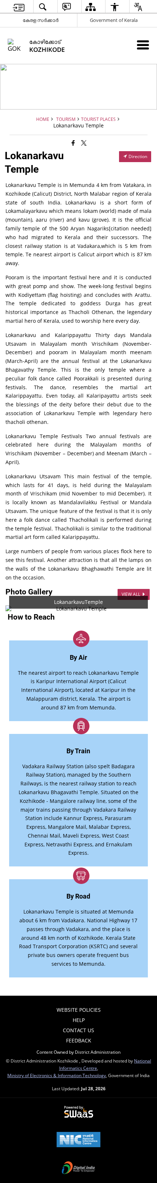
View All (131, 594)
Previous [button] (16, 608)
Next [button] (140, 608)
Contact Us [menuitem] (78, 1030)
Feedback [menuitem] (78, 1040)
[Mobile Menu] (143, 44)
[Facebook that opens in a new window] (73, 142)
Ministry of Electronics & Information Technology (56, 1075)
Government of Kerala (114, 20)
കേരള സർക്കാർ (40, 20)
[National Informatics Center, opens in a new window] (78, 1140)
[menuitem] (18, 7)
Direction (137, 156)
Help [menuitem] (79, 1020)
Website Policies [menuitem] (79, 1009)
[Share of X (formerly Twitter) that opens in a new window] (83, 142)
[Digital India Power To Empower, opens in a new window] (78, 1168)
